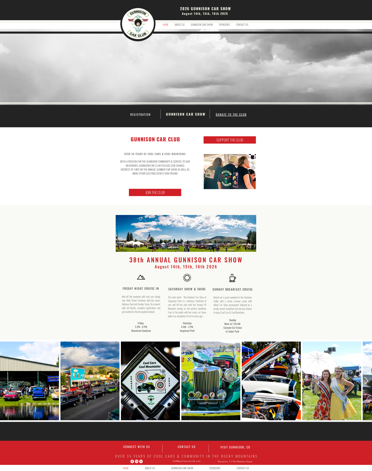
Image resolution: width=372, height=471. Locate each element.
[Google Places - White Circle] (141, 461)
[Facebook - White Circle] (132, 461)
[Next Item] (366, 381)
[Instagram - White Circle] (136, 461)
